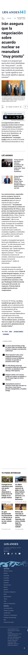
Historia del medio (9, 622)
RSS (5, 620)
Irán (10, 202)
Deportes (6, 582)
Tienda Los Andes (9, 610)
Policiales (6, 580)
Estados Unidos (18, 331)
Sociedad (6, 578)
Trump (4, 275)
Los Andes (3, 18)
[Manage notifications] (24, 648)
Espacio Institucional (9, 603)
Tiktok (12, 554)
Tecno (5, 599)
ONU (12, 225)
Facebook (5, 554)
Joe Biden (19, 301)
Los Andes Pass (8, 608)
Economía (6, 334)
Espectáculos (7, 585)
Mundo (9, 18)
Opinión (6, 589)
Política (6, 573)
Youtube (19, 554)
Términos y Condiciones (10, 615)
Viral (5, 601)
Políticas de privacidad (10, 617)
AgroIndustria (7, 596)
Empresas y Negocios (9, 592)
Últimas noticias (8, 571)
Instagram (8, 554)
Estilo (5, 594)
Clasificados (7, 613)
